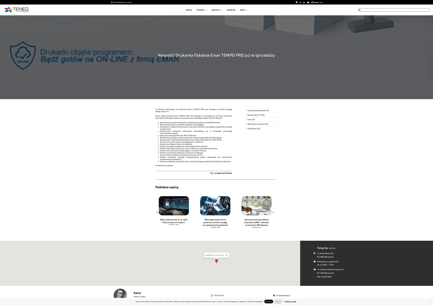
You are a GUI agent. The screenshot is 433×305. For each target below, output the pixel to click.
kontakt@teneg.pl (283, 295)
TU (167, 111)
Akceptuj (269, 301)
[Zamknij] (226, 255)
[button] (157, 212)
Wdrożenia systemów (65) (258, 124)
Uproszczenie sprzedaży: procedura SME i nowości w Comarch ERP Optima (256, 222)
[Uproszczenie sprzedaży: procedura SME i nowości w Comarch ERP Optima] (257, 197)
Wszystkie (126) (254, 128)
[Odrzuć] (430, 301)
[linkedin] (304, 2)
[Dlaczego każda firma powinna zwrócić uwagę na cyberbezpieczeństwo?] (215, 197)
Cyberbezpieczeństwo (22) (258, 110)
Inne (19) (251, 119)
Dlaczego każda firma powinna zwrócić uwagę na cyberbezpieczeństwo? (215, 222)
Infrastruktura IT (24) (256, 115)
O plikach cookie (290, 301)
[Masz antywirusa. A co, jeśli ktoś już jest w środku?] (174, 197)
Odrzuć (278, 301)
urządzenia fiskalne (223, 173)
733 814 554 (219, 295)
